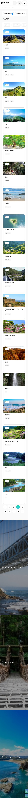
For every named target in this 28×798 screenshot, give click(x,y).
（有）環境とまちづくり (11, 441)
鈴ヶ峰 (6, 177)
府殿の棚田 (8, 256)
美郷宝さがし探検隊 (10, 335)
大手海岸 (7, 203)
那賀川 (6, 494)
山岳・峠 (6, 25)
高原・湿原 (15, 25)
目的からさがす (14, 662)
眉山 (6, 71)
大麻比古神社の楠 (9, 150)
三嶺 (6, 124)
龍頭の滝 (7, 388)
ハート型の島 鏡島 (10, 230)
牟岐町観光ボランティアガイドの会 (14, 310)
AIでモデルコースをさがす (14, 567)
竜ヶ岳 (6, 362)
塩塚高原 (7, 415)
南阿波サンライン (9, 282)
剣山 (6, 98)
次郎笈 (6, 45)
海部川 (6, 467)
